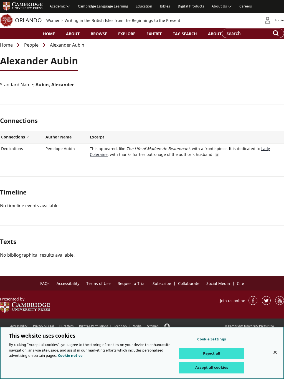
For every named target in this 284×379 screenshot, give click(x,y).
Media (137, 326)
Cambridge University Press (23, 6)
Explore (126, 33)
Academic (57, 6)
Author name (58, 137)
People (31, 45)
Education (144, 6)
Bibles (165, 6)
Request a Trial (132, 283)
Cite (240, 283)
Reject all (211, 353)
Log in (279, 20)
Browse (99, 33)
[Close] (275, 352)
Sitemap (153, 326)
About (73, 33)
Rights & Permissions (93, 326)
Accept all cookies (211, 367)
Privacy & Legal (43, 326)
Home (49, 33)
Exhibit (154, 33)
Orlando (28, 20)
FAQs (45, 283)
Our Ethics (66, 326)
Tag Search (185, 33)
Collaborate (188, 283)
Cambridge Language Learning (103, 6)
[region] (142, 353)
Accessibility (68, 283)
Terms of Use (98, 283)
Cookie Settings (211, 339)
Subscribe (162, 283)
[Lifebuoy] (167, 326)
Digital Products (191, 6)
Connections (22, 137)
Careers (245, 6)
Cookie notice (70, 355)
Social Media (218, 283)
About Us (219, 6)
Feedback (120, 326)
